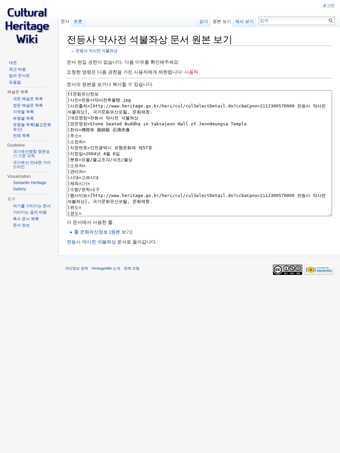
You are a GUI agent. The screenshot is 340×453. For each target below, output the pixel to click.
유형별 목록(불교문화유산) (32, 127)
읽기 (204, 21)
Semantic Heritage (29, 182)
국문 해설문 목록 (28, 99)
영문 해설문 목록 (28, 105)
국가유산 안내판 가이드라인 (32, 164)
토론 (78, 21)
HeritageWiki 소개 (106, 268)
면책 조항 (131, 268)
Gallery (19, 189)
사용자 (191, 72)
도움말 (15, 82)
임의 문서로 (19, 75)
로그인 (329, 5)
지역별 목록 (23, 111)
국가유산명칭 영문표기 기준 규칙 (31, 154)
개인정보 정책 (76, 268)
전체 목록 (21, 135)
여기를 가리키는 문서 (32, 206)
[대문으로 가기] (29, 26)
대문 (13, 62)
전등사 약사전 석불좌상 (97, 50)
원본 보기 (121, 231)
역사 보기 (244, 21)
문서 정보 (21, 225)
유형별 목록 (23, 118)
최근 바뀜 (17, 69)
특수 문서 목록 (26, 219)
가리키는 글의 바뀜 (30, 212)
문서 (65, 21)
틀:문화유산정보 (91, 231)
